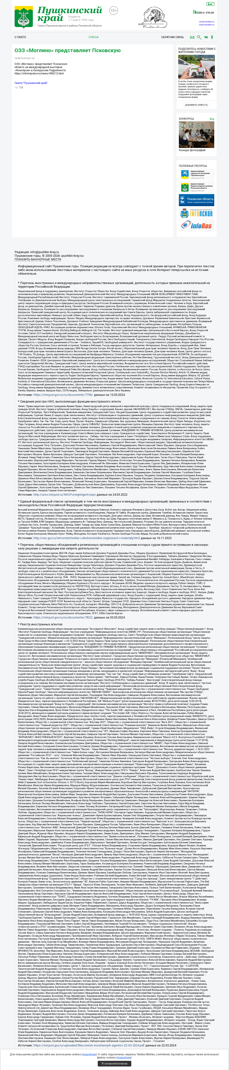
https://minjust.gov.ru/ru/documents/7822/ (63, 617)
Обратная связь (172, 37)
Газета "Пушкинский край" (31, 83)
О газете (20, 37)
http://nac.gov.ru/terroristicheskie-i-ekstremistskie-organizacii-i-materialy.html (87, 538)
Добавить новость (196, 105)
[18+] (60, 18)
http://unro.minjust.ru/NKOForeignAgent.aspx (65, 494)
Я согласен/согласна (114, 1063)
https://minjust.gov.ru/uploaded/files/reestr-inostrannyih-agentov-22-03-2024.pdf (89, 1045)
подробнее (89, 1054)
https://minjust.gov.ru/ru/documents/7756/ (63, 395)
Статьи (94, 37)
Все (212, 118)
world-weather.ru (206, 22)
